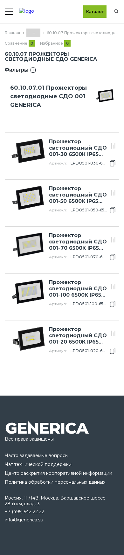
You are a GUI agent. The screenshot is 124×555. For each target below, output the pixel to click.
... (33, 31)
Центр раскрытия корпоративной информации (58, 473)
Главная (12, 32)
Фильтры (17, 70)
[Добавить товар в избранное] (113, 139)
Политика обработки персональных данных (55, 482)
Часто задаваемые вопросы (36, 455)
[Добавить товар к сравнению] (113, 146)
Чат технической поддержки (38, 464)
